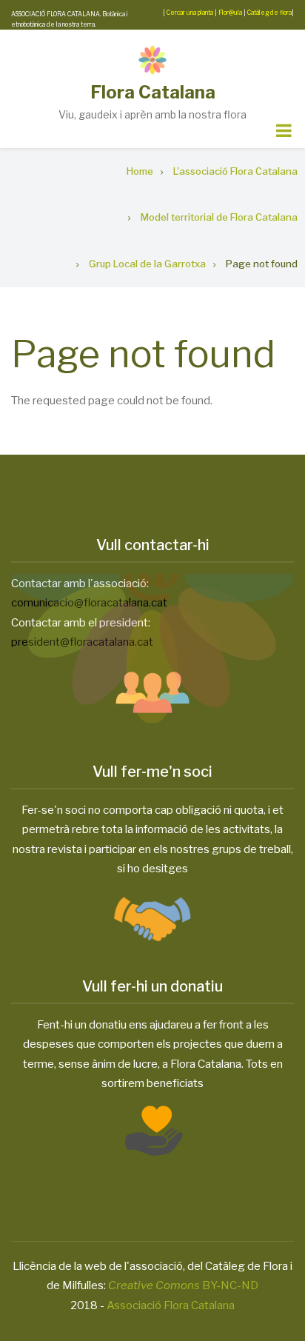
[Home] (152, 60)
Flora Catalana (152, 92)
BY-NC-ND (183, 1285)
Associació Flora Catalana (171, 1305)
